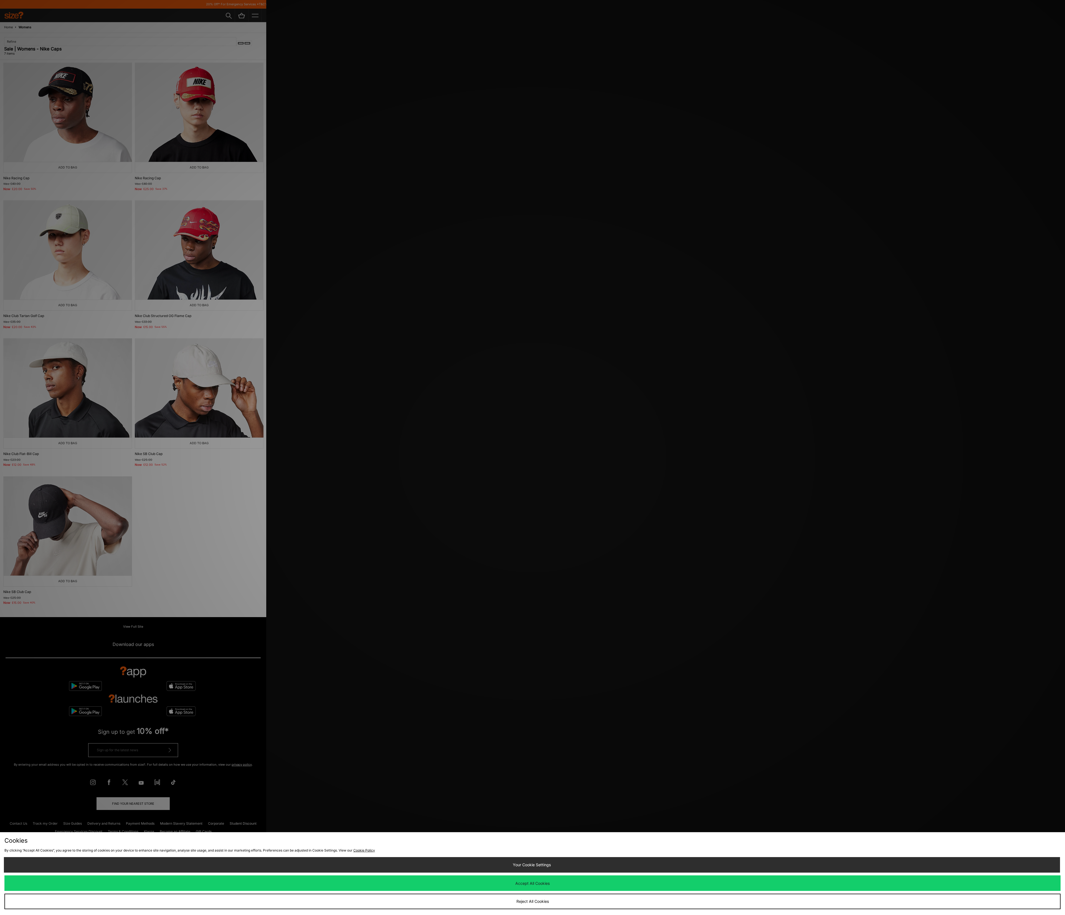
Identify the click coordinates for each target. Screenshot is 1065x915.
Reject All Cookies (532, 901)
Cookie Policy (364, 850)
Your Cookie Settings (532, 864)
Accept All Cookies (532, 883)
